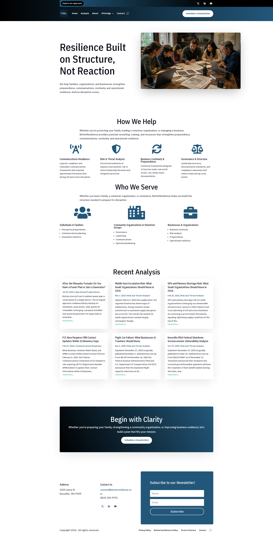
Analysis (85, 13)
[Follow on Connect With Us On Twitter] (198, 3)
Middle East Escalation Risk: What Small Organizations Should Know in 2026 (134, 287)
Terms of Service (188, 530)
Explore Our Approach (72, 3)
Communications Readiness (88, 346)
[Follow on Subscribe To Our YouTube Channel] (211, 3)
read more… (68, 320)
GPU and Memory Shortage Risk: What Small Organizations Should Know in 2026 (188, 287)
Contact (121, 13)
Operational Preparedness (87, 292)
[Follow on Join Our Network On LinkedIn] (204, 3)
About (95, 13)
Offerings (106, 13)
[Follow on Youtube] (115, 506)
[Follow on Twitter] (102, 506)
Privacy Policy (145, 530)
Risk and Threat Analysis (138, 295)
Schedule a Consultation (198, 13)
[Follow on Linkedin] (109, 506)
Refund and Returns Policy (166, 530)
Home (75, 13)
